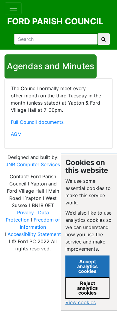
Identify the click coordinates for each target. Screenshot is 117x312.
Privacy (25, 213)
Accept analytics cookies (87, 266)
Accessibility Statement (34, 234)
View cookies (80, 302)
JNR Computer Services (33, 164)
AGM (16, 134)
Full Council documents (37, 122)
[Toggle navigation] (13, 8)
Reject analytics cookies (87, 288)
